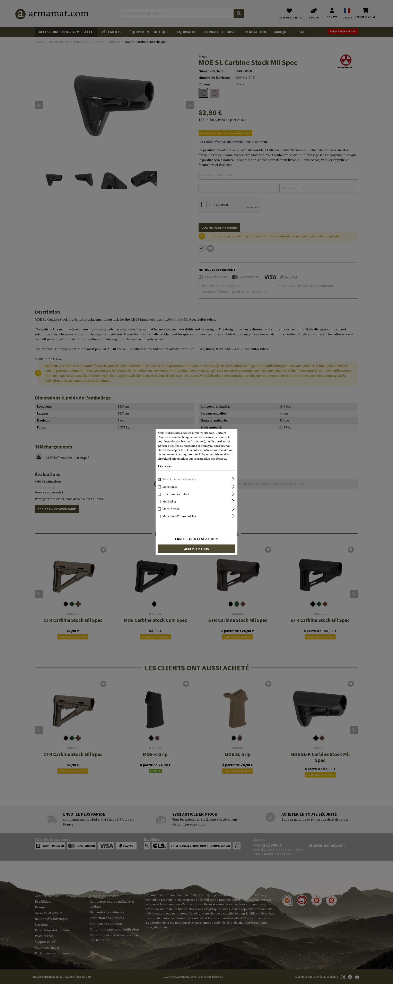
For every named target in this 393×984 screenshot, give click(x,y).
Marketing (169, 501)
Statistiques (170, 487)
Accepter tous (196, 549)
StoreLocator (171, 509)
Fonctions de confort (176, 494)
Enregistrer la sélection (196, 539)
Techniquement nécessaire (179, 479)
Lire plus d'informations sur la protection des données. (192, 459)
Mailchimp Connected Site (179, 516)
